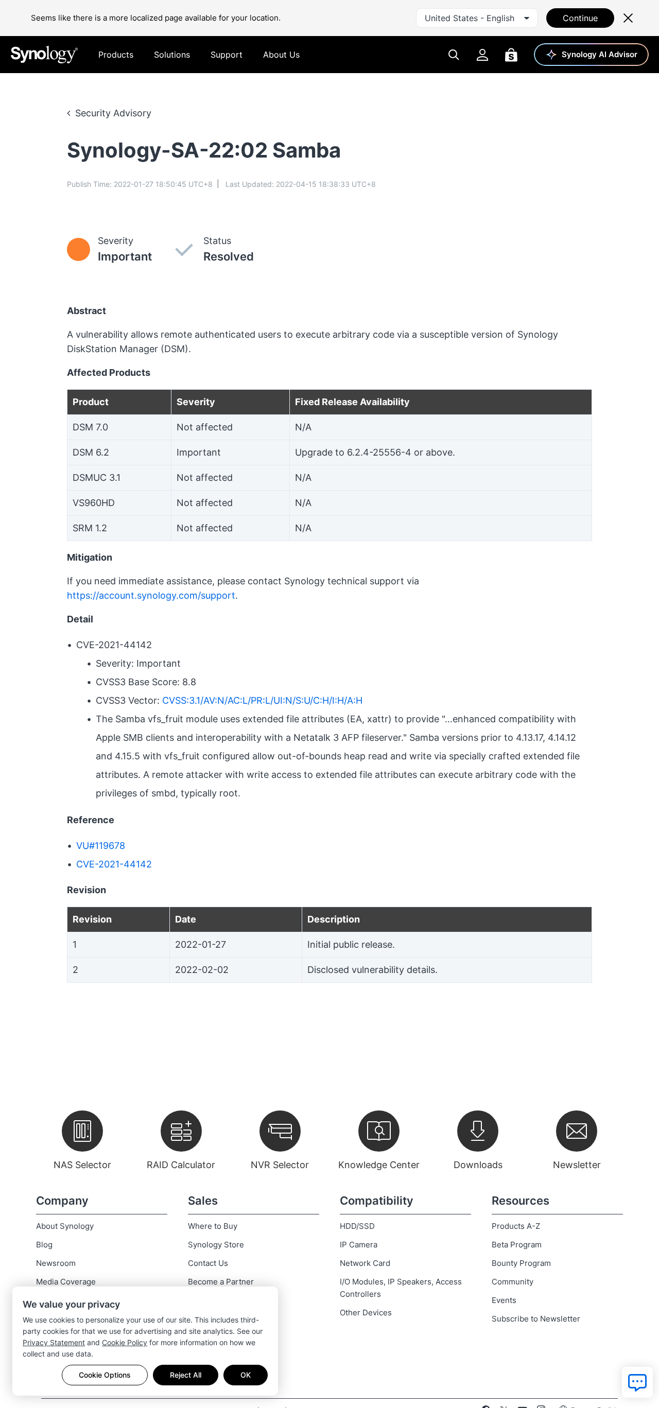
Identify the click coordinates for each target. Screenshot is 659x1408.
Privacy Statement (54, 1342)
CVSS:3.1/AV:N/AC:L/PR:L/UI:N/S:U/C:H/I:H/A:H (262, 700)
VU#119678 (100, 845)
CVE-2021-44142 (114, 864)
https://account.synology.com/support (151, 595)
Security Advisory (113, 113)
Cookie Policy (124, 1342)
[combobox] (477, 18)
